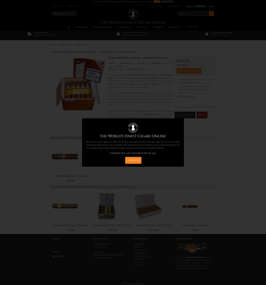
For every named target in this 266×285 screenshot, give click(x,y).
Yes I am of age (133, 160)
